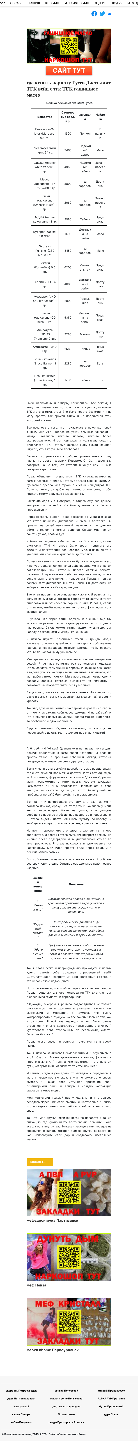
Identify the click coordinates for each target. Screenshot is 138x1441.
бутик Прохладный (111, 1406)
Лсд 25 (117, 3)
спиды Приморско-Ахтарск (66, 1422)
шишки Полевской (66, 1390)
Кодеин (101, 3)
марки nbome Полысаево (66, 1398)
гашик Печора (21, 1414)
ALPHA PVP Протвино (111, 1398)
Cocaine (17, 3)
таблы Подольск (21, 1422)
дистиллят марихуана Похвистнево (66, 1410)
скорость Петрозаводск (21, 1390)
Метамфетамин (77, 3)
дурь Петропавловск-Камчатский (21, 1402)
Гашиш (34, 3)
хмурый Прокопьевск (111, 1390)
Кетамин (52, 3)
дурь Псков (111, 1414)
